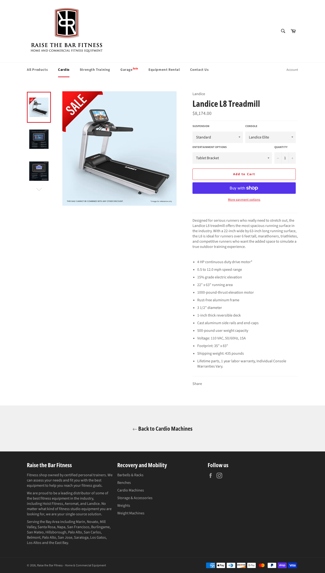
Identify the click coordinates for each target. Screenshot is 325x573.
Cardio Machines (130, 490)
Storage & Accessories (135, 498)
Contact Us (199, 69)
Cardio (63, 69)
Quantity (280, 147)
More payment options (244, 200)
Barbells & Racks (130, 475)
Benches (124, 482)
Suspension (200, 126)
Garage (129, 69)
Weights (123, 505)
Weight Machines (130, 513)
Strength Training (95, 69)
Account (292, 69)
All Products (37, 69)
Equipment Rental (164, 69)
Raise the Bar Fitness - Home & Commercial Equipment (71, 565)
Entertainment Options (209, 147)
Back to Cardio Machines (164, 428)
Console (251, 126)
